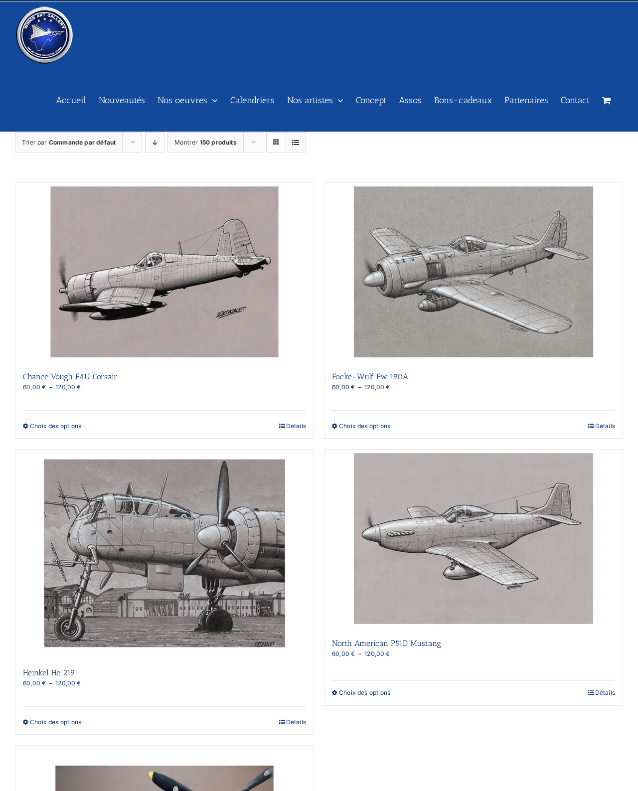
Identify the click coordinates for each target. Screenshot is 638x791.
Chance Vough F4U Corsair (70, 376)
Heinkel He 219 (49, 672)
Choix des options (55, 426)
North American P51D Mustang (386, 643)
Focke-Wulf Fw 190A (370, 376)
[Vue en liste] (296, 142)
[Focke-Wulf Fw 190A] (473, 272)
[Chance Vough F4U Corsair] (164, 272)
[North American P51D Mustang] (473, 539)
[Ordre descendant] (154, 142)
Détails (296, 426)
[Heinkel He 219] (164, 553)
